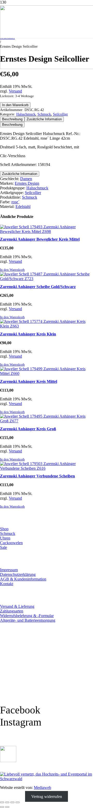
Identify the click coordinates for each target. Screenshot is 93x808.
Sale (3, 547)
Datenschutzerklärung (18, 574)
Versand (15, 91)
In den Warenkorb (15, 105)
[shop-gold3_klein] (8, 761)
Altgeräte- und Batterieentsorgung (27, 620)
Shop (4, 529)
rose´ (15, 202)
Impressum (9, 570)
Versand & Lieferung (17, 606)
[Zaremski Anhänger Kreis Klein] (46, 326)
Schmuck (44, 114)
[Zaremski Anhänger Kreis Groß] (46, 421)
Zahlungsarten (11, 611)
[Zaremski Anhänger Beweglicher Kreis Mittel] (46, 231)
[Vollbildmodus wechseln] (7, 802)
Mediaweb (42, 787)
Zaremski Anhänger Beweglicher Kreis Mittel (40, 239)
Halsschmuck (25, 114)
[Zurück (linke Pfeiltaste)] (2, 807)
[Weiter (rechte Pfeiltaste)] (7, 807)
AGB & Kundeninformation (23, 579)
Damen (26, 178)
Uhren (5, 538)
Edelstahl (23, 206)
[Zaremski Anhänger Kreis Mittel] (46, 373)
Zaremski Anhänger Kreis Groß (28, 429)
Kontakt (6, 584)
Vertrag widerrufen (46, 796)
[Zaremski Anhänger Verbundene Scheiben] (46, 468)
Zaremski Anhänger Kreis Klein (28, 334)
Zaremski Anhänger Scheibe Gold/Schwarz (38, 286)
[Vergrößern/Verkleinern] (2, 802)
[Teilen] (12, 802)
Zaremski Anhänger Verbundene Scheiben (37, 476)
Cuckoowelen (11, 543)
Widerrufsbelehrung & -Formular (27, 615)
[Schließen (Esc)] (18, 802)
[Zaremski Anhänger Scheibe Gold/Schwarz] (46, 278)
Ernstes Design (27, 183)
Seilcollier (60, 114)
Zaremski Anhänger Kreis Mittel (28, 381)
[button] (12, 270)
